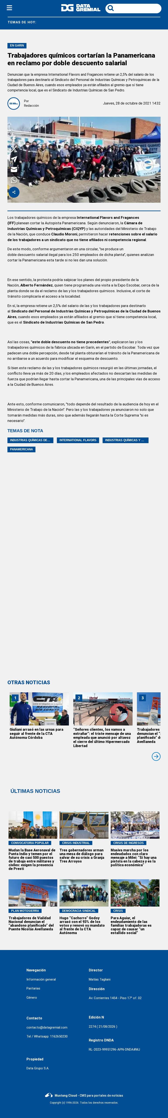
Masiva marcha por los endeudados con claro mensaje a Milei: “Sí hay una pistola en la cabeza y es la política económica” (133, 857)
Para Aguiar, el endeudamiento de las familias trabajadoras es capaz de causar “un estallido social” (131, 925)
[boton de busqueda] (111, 8)
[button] (14, 139)
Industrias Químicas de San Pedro (37, 440)
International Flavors (78, 440)
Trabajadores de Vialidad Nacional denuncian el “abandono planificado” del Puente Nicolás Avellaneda (31, 923)
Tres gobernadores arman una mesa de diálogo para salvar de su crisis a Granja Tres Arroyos (82, 855)
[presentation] (156, 756)
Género (31, 998)
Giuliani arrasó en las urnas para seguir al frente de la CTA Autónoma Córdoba (36, 733)
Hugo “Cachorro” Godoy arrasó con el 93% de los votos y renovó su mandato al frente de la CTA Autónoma (82, 925)
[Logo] (80, 10)
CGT (143, 22)
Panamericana (21, 449)
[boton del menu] (9, 8)
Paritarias (33, 988)
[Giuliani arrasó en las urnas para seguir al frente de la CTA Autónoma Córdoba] (39, 708)
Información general (41, 979)
